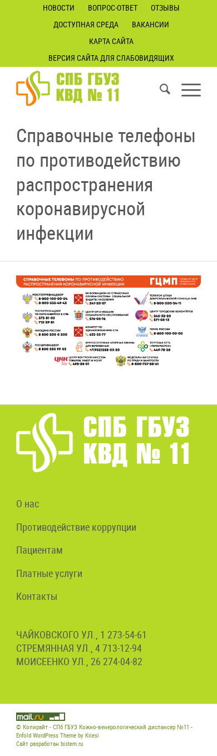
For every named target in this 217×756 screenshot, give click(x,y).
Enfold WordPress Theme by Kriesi (57, 735)
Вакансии (150, 24)
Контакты (36, 596)
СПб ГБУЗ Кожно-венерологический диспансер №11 (121, 727)
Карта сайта (111, 41)
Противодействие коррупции (76, 527)
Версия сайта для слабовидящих (111, 57)
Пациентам (39, 549)
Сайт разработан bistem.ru (49, 743)
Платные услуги (49, 573)
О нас (27, 503)
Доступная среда (86, 24)
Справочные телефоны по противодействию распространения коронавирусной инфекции (106, 183)
